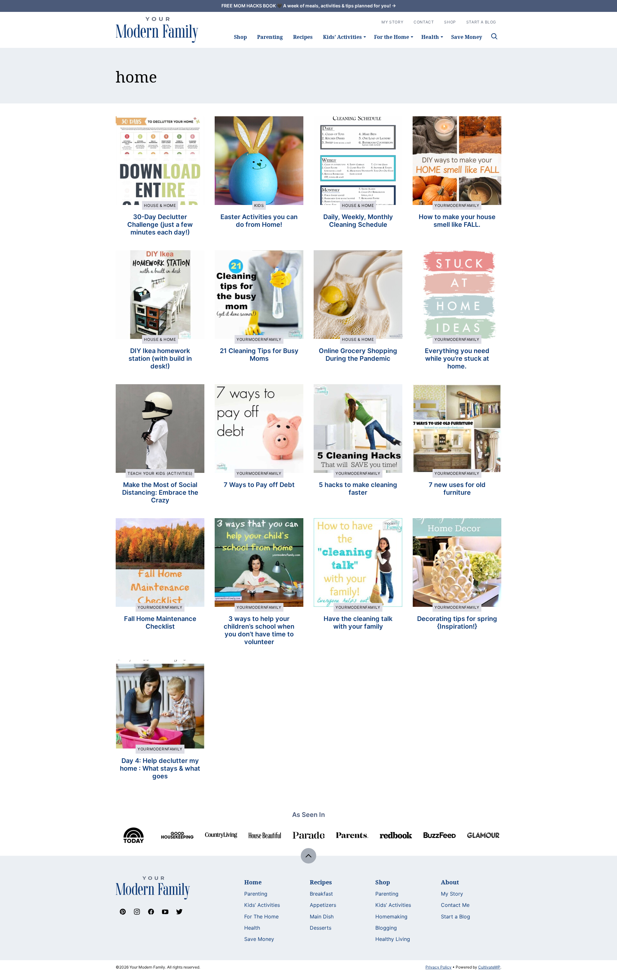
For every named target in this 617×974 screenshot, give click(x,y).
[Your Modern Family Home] (157, 30)
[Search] (494, 36)
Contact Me (455, 905)
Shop (240, 36)
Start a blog (481, 22)
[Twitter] (179, 912)
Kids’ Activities (342, 36)
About (450, 882)
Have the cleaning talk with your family (358, 622)
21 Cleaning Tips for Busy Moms (259, 354)
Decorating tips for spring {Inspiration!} (457, 622)
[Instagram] (137, 912)
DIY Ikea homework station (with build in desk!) (160, 358)
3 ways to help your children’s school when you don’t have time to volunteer (259, 630)
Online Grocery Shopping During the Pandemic (358, 354)
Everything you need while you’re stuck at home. (457, 358)
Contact (424, 22)
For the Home (391, 36)
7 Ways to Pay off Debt (259, 485)
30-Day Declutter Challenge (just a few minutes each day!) (160, 224)
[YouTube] (165, 912)
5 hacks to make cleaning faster (358, 488)
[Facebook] (151, 912)
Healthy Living (392, 939)
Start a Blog (455, 916)
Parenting (270, 36)
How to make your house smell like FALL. (457, 220)
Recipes (303, 36)
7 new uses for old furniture (457, 488)
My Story (392, 22)
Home (253, 882)
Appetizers (323, 905)
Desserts (320, 928)
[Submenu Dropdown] (365, 37)
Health (430, 36)
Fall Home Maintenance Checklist (160, 622)
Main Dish (322, 916)
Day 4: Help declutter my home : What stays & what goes (160, 768)
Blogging (386, 928)
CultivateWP (489, 967)
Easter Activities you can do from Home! (259, 220)
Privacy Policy (438, 967)
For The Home (261, 916)
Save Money (466, 36)
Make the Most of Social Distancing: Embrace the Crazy (160, 492)
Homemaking (391, 916)
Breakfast (321, 893)
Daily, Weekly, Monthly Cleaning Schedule (358, 220)
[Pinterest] (123, 912)
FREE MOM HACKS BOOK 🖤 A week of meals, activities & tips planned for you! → (308, 5)
